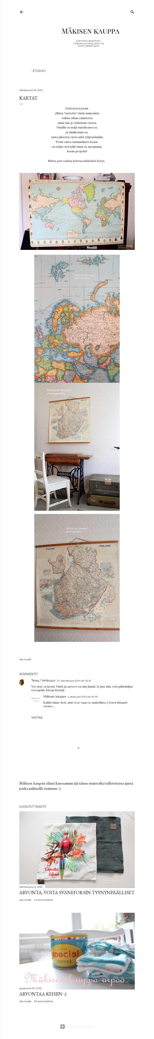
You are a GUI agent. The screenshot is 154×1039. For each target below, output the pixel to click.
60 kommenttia (43, 1001)
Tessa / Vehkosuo (43, 680)
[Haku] (132, 11)
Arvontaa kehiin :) (42, 994)
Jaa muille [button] (25, 659)
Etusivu (39, 71)
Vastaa (37, 717)
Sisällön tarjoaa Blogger (80, 1026)
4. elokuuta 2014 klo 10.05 (83, 696)
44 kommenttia (43, 899)
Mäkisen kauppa (54, 696)
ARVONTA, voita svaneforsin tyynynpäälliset (77, 892)
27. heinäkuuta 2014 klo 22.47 (74, 680)
